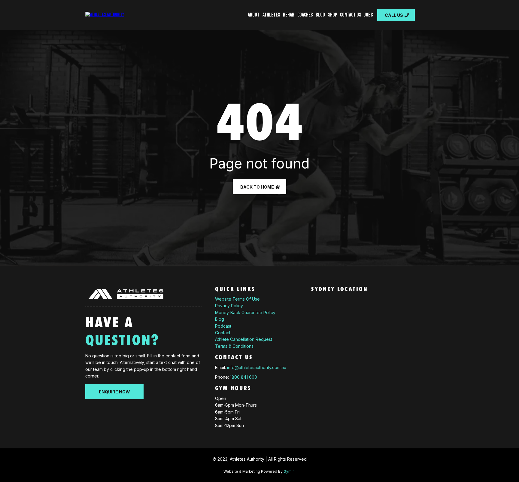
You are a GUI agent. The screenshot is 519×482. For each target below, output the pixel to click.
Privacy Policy (229, 305)
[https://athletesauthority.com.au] (104, 15)
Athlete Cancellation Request (243, 339)
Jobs (368, 15)
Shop (332, 15)
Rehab (288, 15)
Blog (320, 15)
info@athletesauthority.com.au (256, 367)
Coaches (305, 15)
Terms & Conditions (234, 346)
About (254, 15)
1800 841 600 (243, 377)
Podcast (223, 326)
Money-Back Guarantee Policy (245, 312)
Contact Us (350, 15)
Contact (222, 332)
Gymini (290, 471)
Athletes (271, 15)
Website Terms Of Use (237, 299)
